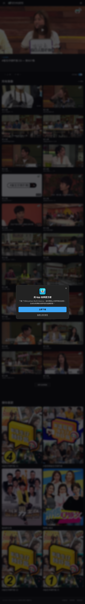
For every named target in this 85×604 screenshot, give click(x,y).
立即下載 (42, 309)
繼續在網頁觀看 (42, 315)
